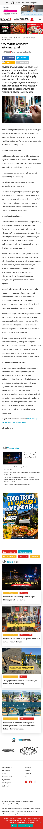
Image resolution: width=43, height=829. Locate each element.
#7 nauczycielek (26, 635)
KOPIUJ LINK (24, 62)
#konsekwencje (9, 556)
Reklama (28, 773)
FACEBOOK (10, 58)
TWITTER (24, 58)
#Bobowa (24, 593)
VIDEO (4, 773)
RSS (26, 776)
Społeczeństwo (11, 635)
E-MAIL (9, 62)
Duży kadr (5, 786)
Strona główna (6, 38)
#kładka (23, 677)
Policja (11, 593)
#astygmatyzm (25, 552)
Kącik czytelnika (9, 552)
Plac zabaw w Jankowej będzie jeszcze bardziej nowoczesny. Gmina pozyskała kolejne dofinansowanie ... (19, 725)
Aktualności (16, 38)
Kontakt (28, 770)
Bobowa (10, 677)
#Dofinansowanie (26, 719)
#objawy (35, 556)
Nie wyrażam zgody (25, 826)
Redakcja (28, 767)
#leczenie (23, 556)
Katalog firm (6, 783)
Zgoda (14, 826)
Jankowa (11, 719)
